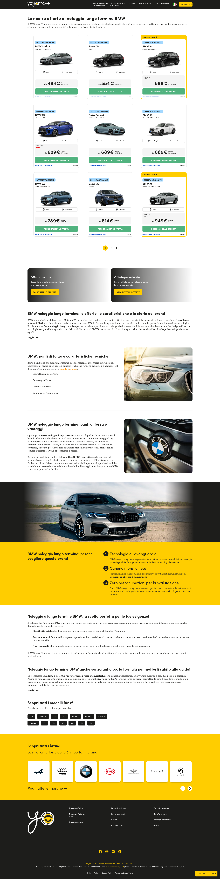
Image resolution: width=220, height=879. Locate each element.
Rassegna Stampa (162, 819)
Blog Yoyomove (161, 813)
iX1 (64, 716)
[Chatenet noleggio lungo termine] (133, 771)
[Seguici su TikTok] (119, 851)
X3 (63, 723)
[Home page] (41, 822)
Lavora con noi (118, 813)
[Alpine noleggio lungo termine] (39, 771)
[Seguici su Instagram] (106, 851)
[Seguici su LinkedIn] (113, 851)
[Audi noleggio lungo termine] (62, 771)
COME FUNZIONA (146, 3)
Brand (114, 819)
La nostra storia (118, 808)
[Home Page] (39, 4)
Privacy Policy (93, 873)
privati (63, 368)
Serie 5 (43, 716)
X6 (54, 716)
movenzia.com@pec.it (115, 867)
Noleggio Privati (76, 808)
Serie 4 (33, 723)
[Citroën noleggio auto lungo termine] (181, 771)
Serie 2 (88, 716)
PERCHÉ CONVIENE (162, 3)
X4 (72, 723)
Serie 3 (101, 716)
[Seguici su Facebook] (100, 851)
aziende (73, 368)
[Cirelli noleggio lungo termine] (157, 771)
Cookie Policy (106, 873)
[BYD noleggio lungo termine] (110, 771)
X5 (81, 723)
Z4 (91, 723)
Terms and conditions (124, 873)
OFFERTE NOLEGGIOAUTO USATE (117, 4)
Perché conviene (161, 808)
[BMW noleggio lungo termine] (86, 771)
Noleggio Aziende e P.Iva (77, 815)
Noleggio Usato (76, 822)
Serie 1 (75, 716)
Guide (156, 825)
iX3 (31, 716)
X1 (44, 723)
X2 (53, 723)
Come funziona (118, 825)
